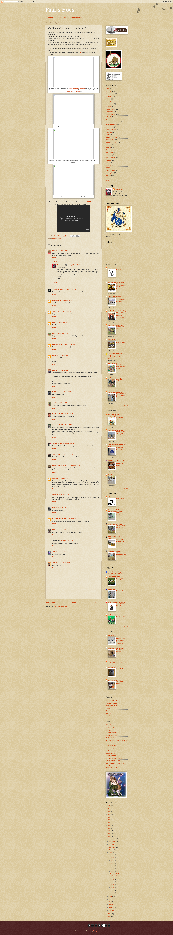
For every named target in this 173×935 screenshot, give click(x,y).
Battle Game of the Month (115, 325)
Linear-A (108, 750)
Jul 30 (113, 855)
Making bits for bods (111, 137)
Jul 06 (113, 887)
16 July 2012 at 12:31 (61, 403)
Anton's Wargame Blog (115, 296)
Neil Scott (55, 392)
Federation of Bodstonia (112, 122)
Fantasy (108, 119)
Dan (53, 507)
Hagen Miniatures (111, 745)
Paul (53, 529)
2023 (109, 809)
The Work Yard (120, 591)
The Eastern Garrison (114, 615)
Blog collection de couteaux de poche (121, 463)
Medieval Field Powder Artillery (72, 91)
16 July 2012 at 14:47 (71, 443)
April (110, 902)
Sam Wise (55, 425)
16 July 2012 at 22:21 (62, 494)
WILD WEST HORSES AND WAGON (120, 541)
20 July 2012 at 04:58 (64, 562)
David (54, 322)
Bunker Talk (111, 589)
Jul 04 (113, 890)
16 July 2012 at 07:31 (62, 250)
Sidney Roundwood (58, 443)
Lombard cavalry (120, 616)
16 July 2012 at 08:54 (62, 322)
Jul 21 (113, 866)
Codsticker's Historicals (115, 551)
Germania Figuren (111, 743)
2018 (109, 820)
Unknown (55, 478)
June (110, 896)
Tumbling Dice (110, 173)
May (110, 899)
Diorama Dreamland (111, 735)
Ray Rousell (56, 414)
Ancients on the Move (114, 680)
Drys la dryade (120, 269)
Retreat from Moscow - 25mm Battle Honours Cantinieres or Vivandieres (120, 640)
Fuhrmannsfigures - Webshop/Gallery (116, 740)
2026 (109, 806)
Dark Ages (109, 116)
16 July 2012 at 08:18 (66, 311)
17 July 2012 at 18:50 (62, 529)
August (111, 850)
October (111, 844)
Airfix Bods (109, 91)
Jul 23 (113, 863)
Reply (54, 257)
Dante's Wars (112, 661)
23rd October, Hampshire (120, 682)
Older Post (97, 603)
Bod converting (110, 111)
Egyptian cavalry (57, 89)
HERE (89, 202)
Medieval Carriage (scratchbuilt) (115, 874)
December (112, 839)
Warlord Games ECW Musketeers (121, 341)
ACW (107, 89)
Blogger (95, 931)
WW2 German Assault (120, 513)
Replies (56, 261)
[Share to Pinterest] (79, 236)
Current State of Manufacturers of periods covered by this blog (117, 663)
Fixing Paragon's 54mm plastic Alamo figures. (120, 433)
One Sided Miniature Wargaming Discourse (114, 415)
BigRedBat (55, 355)
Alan (53, 551)
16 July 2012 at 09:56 (65, 355)
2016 (109, 825)
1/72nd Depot (109, 725)
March (111, 904)
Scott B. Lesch (56, 454)
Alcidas (54, 562)
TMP (107, 711)
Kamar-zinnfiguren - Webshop (114, 748)
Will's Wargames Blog (114, 576)
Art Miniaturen (110, 727)
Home (50, 17)
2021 (109, 811)
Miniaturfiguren (110, 150)
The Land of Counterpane (115, 378)
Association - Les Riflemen (116, 648)
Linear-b (108, 134)
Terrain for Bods (110, 170)
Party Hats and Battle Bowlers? (116, 573)
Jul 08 (113, 884)
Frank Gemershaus (111, 124)
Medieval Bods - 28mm (112, 142)
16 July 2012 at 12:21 (65, 392)
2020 (109, 814)
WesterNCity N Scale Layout (116, 460)
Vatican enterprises (111, 767)
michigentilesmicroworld (60, 518)
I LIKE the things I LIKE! (115, 430)
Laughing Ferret (57, 344)
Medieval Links (77, 17)
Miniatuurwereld (110, 753)
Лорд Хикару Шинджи (120, 604)
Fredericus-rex (110, 127)
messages (109, 145)
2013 (109, 833)
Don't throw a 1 (112, 635)
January (111, 910)
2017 (109, 822)
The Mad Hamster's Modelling (117, 311)
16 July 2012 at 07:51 (74, 265)
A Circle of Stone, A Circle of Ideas (121, 526)
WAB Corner (111, 339)
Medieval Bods (56, 238)
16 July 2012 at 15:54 (68, 454)
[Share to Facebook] (77, 236)
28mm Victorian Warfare (115, 524)
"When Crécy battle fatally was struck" (120, 366)
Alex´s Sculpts (110, 94)
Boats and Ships (110, 109)
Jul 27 (113, 857)
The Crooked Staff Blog (115, 392)
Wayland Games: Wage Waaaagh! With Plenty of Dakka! (121, 286)
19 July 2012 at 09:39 (62, 551)
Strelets (108, 167)
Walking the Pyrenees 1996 (120, 418)
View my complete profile (113, 198)
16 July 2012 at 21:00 (74, 465)
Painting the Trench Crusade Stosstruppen (120, 299)
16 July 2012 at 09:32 (61, 333)
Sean (53, 250)
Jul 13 (113, 879)
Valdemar (108, 175)
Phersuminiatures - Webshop (114, 758)
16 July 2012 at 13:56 (65, 425)
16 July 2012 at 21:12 (65, 478)
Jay (53, 403)
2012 (109, 836)
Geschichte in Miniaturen (113, 703)
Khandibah (109, 132)
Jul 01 (113, 893)
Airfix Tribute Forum (111, 700)
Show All (126, 405)
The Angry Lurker (57, 289)
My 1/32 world (112, 475)
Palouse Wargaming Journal (116, 497)
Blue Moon (109, 730)
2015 (109, 828)
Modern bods (109, 152)
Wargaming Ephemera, (119, 448)
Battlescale (55, 300)
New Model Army (110, 157)
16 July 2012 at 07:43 (70, 289)
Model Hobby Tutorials (112, 705)
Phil (53, 333)
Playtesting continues (119, 380)
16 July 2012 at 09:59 (62, 370)
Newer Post (50, 603)
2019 (109, 817)
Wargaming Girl (112, 667)
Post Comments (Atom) (60, 606)
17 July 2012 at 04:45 (61, 507)
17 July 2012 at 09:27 (74, 518)
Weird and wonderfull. (112, 178)
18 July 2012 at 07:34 (66, 540)
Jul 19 (113, 869)
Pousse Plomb (112, 268)
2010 (109, 916)
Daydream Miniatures (112, 732)
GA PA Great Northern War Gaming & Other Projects (116, 510)
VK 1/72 (108, 716)
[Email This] (71, 236)
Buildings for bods (111, 114)
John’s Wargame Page (115, 572)
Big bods (108, 106)
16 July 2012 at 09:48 (69, 344)
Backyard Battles (111, 101)
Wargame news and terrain (116, 282)
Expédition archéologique (120, 650)
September (112, 847)
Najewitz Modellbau (111, 755)
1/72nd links (62, 17)
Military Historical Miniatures (116, 602)
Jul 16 (113, 871)
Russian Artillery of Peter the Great (76, 88)
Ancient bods (109, 96)
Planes (108, 162)
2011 (109, 914)
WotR (107, 180)
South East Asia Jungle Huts (120, 579)
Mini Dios (108, 147)
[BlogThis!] (73, 236)
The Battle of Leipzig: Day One (121, 553)
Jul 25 (113, 860)
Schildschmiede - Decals (113, 760)
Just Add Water (112, 363)
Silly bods (108, 165)
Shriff (54, 494)
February (112, 907)
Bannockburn (109, 104)
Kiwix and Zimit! (120, 498)
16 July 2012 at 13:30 (66, 414)
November (112, 841)
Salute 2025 (119, 669)
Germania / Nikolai (111, 129)
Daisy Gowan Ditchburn (59, 465)
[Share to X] (75, 236)
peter (53, 370)
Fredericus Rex (110, 737)
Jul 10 (113, 882)
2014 (109, 831)
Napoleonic (109, 155)
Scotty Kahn (56, 311)
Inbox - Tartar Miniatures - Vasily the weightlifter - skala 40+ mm (121, 315)
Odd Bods (108, 160)
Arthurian (108, 99)
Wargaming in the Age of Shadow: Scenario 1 (121, 395)
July (110, 852)
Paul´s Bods (59, 9)
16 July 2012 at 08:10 (66, 300)
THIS (80, 52)
